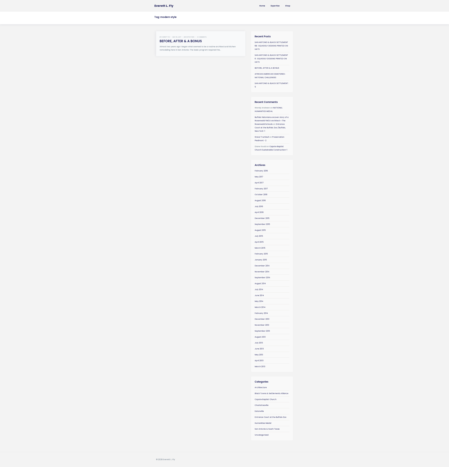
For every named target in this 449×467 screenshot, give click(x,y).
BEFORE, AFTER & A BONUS (181, 41)
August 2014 (260, 283)
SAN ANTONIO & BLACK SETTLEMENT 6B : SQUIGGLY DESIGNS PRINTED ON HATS (271, 46)
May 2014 (259, 301)
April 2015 (259, 242)
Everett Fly (166, 37)
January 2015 (261, 259)
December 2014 (262, 265)
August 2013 (260, 337)
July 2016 (259, 206)
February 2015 (261, 253)
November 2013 (262, 325)
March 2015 (260, 248)
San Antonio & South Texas (267, 429)
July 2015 (259, 236)
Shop (287, 5)
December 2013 (262, 319)
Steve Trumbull (262, 137)
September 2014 (262, 277)
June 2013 (259, 348)
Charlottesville (261, 405)
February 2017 (261, 188)
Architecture (189, 37)
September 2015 (262, 224)
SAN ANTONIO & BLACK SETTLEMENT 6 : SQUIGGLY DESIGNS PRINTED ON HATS (271, 58)
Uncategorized (261, 435)
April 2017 (259, 182)
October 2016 (261, 194)
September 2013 (262, 331)
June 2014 (259, 295)
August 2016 (260, 200)
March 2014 (260, 307)
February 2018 (261, 170)
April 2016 (259, 212)
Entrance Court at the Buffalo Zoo (270, 417)
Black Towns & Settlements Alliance (271, 393)
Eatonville (259, 411)
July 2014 (259, 289)
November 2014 (262, 271)
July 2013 (259, 342)
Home (262, 5)
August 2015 (260, 230)
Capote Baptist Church (265, 399)
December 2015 (262, 218)
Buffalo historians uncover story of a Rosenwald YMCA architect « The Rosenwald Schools (271, 120)
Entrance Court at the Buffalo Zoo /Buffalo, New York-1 (270, 127)
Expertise (275, 5)
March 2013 (260, 366)
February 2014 (261, 313)
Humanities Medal (263, 423)
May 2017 (259, 176)
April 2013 (259, 360)
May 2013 (259, 354)
